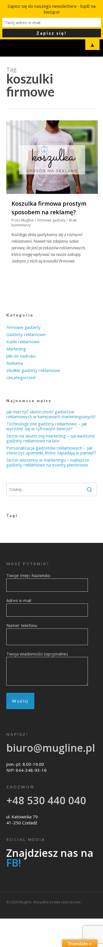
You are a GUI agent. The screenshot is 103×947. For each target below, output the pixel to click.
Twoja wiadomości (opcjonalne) (37, 654)
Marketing (16, 348)
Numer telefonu (21, 625)
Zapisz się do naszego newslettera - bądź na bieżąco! (51, 9)
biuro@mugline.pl (50, 748)
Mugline (27, 220)
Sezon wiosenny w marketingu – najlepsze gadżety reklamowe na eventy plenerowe (47, 462)
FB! (13, 863)
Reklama (14, 363)
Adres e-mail (18, 600)
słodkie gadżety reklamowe (33, 370)
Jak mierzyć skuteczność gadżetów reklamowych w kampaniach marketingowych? (51, 414)
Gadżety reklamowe (26, 334)
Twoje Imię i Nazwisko (28, 575)
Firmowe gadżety (51, 220)
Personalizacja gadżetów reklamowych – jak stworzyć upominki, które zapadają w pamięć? (51, 450)
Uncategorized (20, 377)
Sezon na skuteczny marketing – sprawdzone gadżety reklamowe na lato (50, 438)
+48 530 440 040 (46, 800)
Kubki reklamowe (23, 341)
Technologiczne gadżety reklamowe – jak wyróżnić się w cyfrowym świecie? (46, 426)
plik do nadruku (20, 356)
